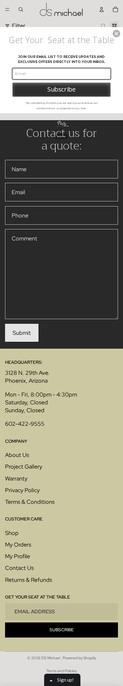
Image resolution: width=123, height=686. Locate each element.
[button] (116, 33)
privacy (61, 136)
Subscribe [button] (61, 89)
